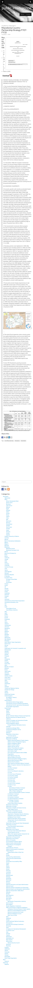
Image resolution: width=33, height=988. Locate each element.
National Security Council (14, 942)
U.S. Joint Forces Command (14, 783)
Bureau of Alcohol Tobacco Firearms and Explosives (18, 715)
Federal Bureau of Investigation (13, 844)
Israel (6, 607)
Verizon (6, 953)
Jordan (6, 614)
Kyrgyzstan (7, 619)
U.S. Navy (10, 786)
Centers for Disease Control (12, 722)
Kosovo (6, 616)
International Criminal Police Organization (15, 600)
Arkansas (8, 714)
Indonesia (7, 599)
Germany (7, 590)
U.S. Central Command (13, 777)
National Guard (9, 886)
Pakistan (7, 651)
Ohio (7, 916)
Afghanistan (7, 498)
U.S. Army (10, 772)
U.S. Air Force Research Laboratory (16, 771)
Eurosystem (9, 582)
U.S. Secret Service (12, 821)
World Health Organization (12, 706)
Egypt (7, 508)
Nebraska (8, 892)
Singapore (7, 674)
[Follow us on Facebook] (3, 489)
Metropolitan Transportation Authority (17, 901)
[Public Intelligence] (16, 8)
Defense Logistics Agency (13, 745)
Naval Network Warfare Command (17, 788)
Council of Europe (9, 567)
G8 (5, 587)
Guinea (7, 513)
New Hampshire (9, 895)
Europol (8, 581)
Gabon (7, 511)
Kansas (7, 869)
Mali (7, 519)
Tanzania (8, 531)
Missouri (8, 881)
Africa (6, 499)
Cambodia (7, 557)
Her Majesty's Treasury (11, 697)
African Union (9, 502)
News (4, 959)
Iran (5, 603)
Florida (7, 855)
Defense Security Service (13, 746)
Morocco (8, 522)
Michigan (7, 634)
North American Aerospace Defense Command (18, 763)
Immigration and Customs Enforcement (17, 815)
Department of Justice (11, 824)
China (6, 562)
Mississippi (8, 880)
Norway (6, 645)
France (6, 585)
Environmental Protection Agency (14, 841)
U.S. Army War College (13, 775)
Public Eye (5, 962)
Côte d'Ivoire (9, 505)
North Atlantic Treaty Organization (13, 642)
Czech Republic (8, 571)
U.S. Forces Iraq (11, 780)
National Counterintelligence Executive (17, 910)
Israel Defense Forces (11, 608)
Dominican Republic (9, 574)
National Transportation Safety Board (15, 890)
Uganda (8, 534)
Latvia (6, 622)
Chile (6, 561)
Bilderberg (7, 547)
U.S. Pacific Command (12, 795)
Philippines (7, 659)
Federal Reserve (10, 850)
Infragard (10, 846)
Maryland (8, 873)
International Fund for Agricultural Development (17, 705)
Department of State (11, 827)
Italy (6, 611)
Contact (28, 14)
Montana (8, 883)
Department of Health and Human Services (16, 807)
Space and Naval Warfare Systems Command (19, 792)
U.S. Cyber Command (14, 801)
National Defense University (14, 757)
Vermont (8, 933)
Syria (6, 685)
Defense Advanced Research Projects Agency (18, 740)
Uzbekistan (7, 949)
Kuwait (6, 617)
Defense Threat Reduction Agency (15, 748)
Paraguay (7, 656)
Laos (6, 620)
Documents (5, 496)
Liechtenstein (8, 625)
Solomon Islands (8, 676)
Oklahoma (8, 918)
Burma (6, 556)
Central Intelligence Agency (12, 723)
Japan (6, 613)
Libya (7, 518)
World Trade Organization (11, 958)
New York (8, 899)
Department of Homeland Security (14, 811)
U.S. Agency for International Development (16, 929)
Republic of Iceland (9, 666)
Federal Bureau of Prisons (12, 847)
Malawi (6, 630)
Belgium (6, 544)
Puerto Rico (7, 663)
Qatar (6, 665)
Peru (6, 657)
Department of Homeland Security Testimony (18, 814)
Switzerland (7, 683)
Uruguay (7, 947)
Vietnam (6, 955)
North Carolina (9, 903)
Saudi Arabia (8, 671)
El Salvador (7, 576)
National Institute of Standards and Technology (17, 887)
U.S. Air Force (11, 769)
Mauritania (8, 521)
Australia (7, 538)
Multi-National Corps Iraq (14, 755)
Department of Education (12, 804)
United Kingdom (8, 695)
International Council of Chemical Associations (17, 703)
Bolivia (6, 551)
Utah (7, 932)
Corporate (7, 565)
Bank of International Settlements (12, 541)
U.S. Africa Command (12, 768)
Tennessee (8, 926)
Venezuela (7, 952)
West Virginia (9, 939)
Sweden (6, 682)
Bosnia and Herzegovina (10, 553)
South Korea (7, 679)
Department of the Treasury (12, 829)
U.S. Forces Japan (11, 781)
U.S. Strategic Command (13, 800)
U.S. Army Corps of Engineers (14, 774)
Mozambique (9, 524)
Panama (6, 654)
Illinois (7, 866)
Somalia (8, 528)
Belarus (6, 542)
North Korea (7, 643)
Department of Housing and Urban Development (17, 823)
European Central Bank (11, 579)
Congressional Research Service (13, 729)
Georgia (6, 588)
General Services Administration (13, 858)
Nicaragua (7, 640)
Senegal (8, 525)
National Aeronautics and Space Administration (17, 884)
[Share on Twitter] (5, 437)
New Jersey (8, 896)
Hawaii (7, 863)
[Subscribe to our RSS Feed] (8, 489)
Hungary (7, 596)
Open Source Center (12, 915)
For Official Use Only (9, 440)
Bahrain (6, 539)
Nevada (8, 893)
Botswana (8, 504)
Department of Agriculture (12, 734)
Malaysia (7, 631)
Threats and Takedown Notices (12, 688)
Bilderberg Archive (10, 548)
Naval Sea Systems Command (16, 789)
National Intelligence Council (14, 913)
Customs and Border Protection (15, 812)
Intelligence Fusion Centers (14, 817)
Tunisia (7, 533)
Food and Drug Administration (13, 857)
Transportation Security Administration (17, 820)
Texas (7, 927)
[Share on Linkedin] (9, 437)
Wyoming (8, 946)
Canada (6, 559)
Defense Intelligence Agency (14, 743)
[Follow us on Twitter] (5, 489)
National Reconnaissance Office (15, 760)
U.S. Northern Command (13, 794)
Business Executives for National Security (15, 717)
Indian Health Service (13, 809)
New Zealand (8, 639)
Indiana (8, 867)
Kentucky (8, 870)
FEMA (7, 854)
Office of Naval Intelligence (15, 791)
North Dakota (9, 904)
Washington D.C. (10, 938)
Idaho (7, 864)
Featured (7, 961)
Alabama (8, 709)
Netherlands (7, 637)
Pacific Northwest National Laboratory (15, 921)
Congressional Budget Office (12, 728)
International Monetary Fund (11, 602)
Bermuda (7, 545)
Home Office (9, 699)
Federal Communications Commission (15, 849)
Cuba (6, 568)
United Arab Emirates (10, 694)
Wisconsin (8, 944)
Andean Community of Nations (12, 536)
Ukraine (6, 692)
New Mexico (9, 898)
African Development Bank (12, 501)
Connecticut (9, 731)
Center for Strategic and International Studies (17, 720)
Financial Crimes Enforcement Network (17, 830)
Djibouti (8, 507)
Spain (6, 680)
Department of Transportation (13, 837)
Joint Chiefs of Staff (12, 751)
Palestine (7, 653)
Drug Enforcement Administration (15, 826)
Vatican (6, 950)
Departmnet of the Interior (12, 838)
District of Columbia (11, 840)
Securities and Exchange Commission (15, 924)
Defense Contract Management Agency (17, 742)
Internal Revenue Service (13, 832)
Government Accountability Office (14, 861)
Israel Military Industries (12, 610)
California (8, 719)
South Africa (7, 677)
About (22, 14)
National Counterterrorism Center (15, 912)
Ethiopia (8, 510)
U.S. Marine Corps (12, 785)
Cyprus (6, 570)
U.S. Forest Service (12, 735)
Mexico (6, 633)
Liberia (7, 516)
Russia (6, 669)
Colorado (8, 726)
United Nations (8, 700)
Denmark (7, 573)
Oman (6, 646)
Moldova (7, 636)
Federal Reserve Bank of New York (15, 852)
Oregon (8, 919)
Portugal (7, 662)
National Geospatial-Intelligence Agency (17, 758)
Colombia (7, 564)
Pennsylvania (9, 923)
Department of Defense (11, 738)
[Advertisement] (16, 460)
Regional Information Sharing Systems (17, 818)
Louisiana (8, 872)
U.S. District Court (10, 930)
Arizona (8, 712)
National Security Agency (13, 761)
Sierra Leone (9, 527)
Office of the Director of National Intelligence (16, 907)
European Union (8, 577)
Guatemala (7, 593)
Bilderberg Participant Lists (12, 550)
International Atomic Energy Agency (14, 702)
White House (9, 941)
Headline (7, 964)
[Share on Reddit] (7, 437)
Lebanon (7, 623)
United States (8, 708)
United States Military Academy (15, 803)
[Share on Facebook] (2, 437)
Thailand (7, 686)
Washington (9, 936)
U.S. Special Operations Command (15, 798)
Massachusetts (9, 875)
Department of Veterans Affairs (15, 749)
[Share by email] (11, 437)
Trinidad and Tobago (9, 689)
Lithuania (7, 626)
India (6, 597)
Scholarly (7, 673)
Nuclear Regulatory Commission (13, 906)
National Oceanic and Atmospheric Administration (18, 889)
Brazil (6, 554)
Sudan (7, 530)
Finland (6, 584)
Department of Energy (11, 806)
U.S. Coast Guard (11, 778)
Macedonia (5, 25)
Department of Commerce (12, 737)
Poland (6, 660)
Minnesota (8, 878)
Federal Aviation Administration (13, 843)
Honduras (7, 594)
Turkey (6, 691)
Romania (7, 668)
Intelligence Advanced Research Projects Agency (19, 909)
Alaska (7, 711)
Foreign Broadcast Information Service (17, 725)
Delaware (8, 732)
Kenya (7, 515)
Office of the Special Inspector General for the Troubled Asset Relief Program (18, 834)
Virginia (8, 935)
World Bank (12, 25)
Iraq (5, 605)
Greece (6, 591)
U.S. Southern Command (13, 797)
